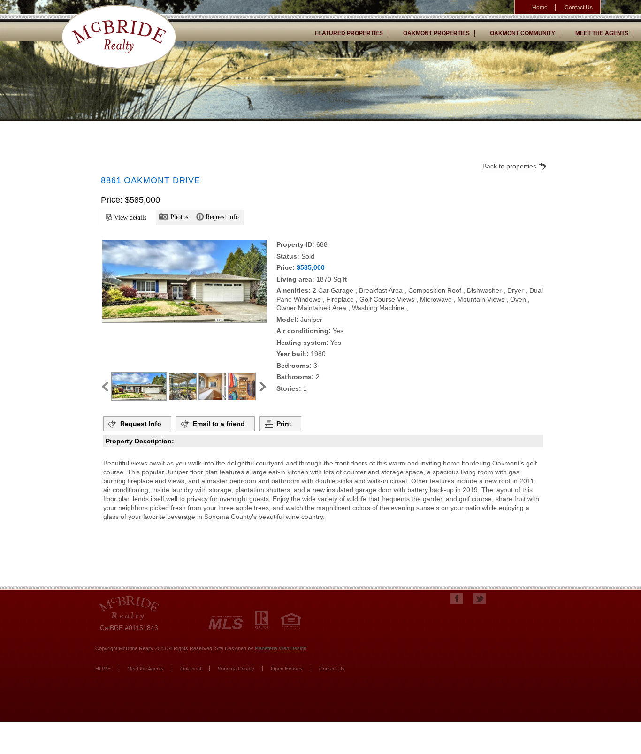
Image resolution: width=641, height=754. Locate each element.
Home (540, 7)
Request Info (140, 423)
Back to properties (509, 166)
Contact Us (579, 7)
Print (283, 423)
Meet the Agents (601, 33)
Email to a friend (219, 423)
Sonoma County (236, 668)
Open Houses (287, 668)
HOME (103, 668)
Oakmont (190, 668)
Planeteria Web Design (280, 648)
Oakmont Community (522, 33)
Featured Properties (349, 33)
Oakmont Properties (436, 33)
